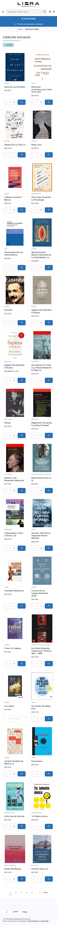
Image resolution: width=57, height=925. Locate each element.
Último (45, 893)
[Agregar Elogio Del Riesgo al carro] (22, 879)
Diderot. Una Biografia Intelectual (14, 479)
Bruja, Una (36, 144)
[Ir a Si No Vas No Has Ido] (15, 796)
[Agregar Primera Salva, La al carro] (49, 879)
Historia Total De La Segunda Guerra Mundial (41, 535)
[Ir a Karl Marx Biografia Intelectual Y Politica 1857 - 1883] (42, 628)
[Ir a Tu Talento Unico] (42, 796)
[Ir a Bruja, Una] (42, 125)
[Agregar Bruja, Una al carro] (49, 154)
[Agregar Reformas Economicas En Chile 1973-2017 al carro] (49, 102)
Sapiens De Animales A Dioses (41, 311)
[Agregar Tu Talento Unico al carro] (49, 826)
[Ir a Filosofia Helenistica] (15, 571)
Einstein (8, 310)
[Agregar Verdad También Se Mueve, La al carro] (22, 773)
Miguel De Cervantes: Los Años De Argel (41, 424)
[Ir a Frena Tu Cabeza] (15, 628)
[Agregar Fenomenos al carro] (49, 773)
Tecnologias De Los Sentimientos (13, 253)
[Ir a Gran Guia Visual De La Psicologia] (42, 177)
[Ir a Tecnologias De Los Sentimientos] (15, 232)
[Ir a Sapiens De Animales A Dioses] (42, 290)
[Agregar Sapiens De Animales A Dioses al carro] (49, 322)
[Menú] (3, 12)
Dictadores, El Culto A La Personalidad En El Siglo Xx (41, 367)
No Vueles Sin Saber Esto (41, 707)
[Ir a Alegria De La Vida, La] (15, 125)
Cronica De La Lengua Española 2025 (39, 593)
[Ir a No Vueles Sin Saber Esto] (42, 686)
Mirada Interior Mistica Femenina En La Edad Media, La (41, 255)
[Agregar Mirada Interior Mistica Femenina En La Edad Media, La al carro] (49, 267)
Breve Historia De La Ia (41, 479)
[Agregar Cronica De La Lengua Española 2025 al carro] (49, 606)
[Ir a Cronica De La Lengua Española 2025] (42, 571)
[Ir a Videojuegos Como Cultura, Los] (15, 513)
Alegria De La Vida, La (15, 144)
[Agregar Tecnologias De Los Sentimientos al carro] (22, 267)
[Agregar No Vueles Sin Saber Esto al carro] (49, 718)
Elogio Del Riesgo (12, 869)
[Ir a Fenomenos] (42, 741)
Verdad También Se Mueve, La (13, 762)
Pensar (7, 423)
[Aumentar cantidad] (14, 102)
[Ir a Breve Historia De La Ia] (42, 458)
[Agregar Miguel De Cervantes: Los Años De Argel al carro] (49, 435)
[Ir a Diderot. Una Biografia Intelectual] (15, 458)
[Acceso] (50, 12)
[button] (8, 45)
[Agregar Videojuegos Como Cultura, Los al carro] (22, 548)
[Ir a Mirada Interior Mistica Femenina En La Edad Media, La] (42, 232)
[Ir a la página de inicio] (28, 4)
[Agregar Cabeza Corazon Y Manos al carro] (22, 210)
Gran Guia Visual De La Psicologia (41, 198)
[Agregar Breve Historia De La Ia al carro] (49, 490)
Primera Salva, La (39, 869)
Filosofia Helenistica (14, 590)
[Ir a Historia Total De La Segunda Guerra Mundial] (42, 513)
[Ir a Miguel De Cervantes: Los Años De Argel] (42, 403)
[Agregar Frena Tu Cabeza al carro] (22, 663)
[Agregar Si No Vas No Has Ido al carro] (22, 826)
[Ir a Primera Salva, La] (42, 849)
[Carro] (54, 12)
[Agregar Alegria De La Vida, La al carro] (22, 154)
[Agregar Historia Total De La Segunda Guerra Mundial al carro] (49, 548)
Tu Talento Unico (39, 816)
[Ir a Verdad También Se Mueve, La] (15, 741)
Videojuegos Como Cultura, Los (13, 534)
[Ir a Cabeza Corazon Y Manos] (15, 177)
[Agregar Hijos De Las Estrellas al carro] (22, 102)
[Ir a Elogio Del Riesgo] (15, 849)
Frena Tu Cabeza (12, 648)
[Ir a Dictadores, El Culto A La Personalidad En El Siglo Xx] (42, 345)
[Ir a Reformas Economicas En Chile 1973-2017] (42, 67)
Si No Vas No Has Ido (14, 816)
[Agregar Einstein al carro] (22, 322)
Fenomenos (37, 761)
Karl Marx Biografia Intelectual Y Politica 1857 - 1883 (41, 651)
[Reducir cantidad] (6, 102)
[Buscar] (44, 11)
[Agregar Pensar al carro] (22, 435)
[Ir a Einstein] (15, 290)
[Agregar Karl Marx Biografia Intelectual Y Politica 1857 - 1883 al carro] (49, 663)
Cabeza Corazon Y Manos (13, 198)
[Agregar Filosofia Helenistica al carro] (22, 606)
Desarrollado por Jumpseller (38, 921)
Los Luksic (9, 706)
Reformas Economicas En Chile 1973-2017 (41, 89)
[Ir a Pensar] (15, 403)
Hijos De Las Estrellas (14, 87)
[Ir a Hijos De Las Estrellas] (15, 67)
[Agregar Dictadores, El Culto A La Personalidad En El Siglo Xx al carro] (49, 380)
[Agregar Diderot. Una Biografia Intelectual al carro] (22, 490)
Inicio (20, 29)
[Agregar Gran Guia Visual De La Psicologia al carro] (49, 210)
